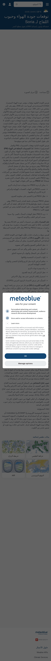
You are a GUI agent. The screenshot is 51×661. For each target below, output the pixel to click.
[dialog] (26, 330)
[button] (25, 323)
